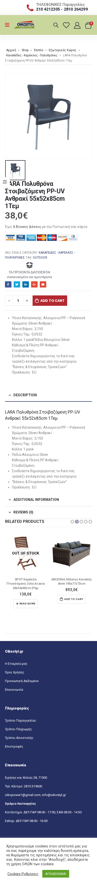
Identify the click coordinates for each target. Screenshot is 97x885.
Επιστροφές (14, 742)
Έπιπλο (38, 50)
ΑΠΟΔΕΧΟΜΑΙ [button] (55, 874)
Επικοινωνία (14, 685)
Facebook (8, 284)
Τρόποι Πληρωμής (18, 725)
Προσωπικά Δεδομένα (22, 677)
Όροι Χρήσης (14, 668)
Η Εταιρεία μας (16, 659)
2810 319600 (33, 782)
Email (43, 284)
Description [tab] (25, 395)
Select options (71, 599)
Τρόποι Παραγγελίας (20, 716)
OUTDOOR (40, 257)
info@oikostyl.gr (54, 790)
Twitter (17, 284)
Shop (25, 50)
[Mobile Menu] (9, 25)
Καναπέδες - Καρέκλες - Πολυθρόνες (31, 55)
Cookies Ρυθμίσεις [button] (23, 874)
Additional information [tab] (36, 500)
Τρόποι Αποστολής (19, 733)
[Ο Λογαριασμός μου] (77, 25)
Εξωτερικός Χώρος (62, 50)
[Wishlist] (67, 25)
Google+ (34, 284)
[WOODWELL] (30, 270)
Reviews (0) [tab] (23, 512)
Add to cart (52, 300)
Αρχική (11, 50)
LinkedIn (25, 284)
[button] (72, 522)
